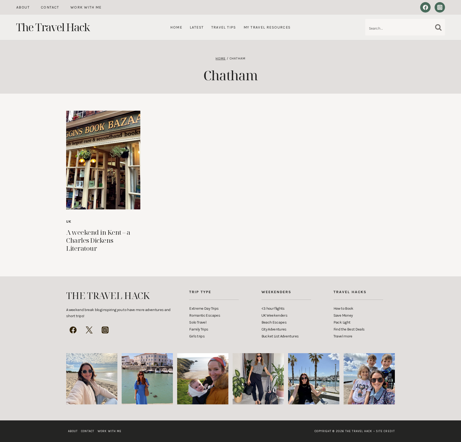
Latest (197, 27)
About (23, 7)
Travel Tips (223, 27)
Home (176, 27)
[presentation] (103, 160)
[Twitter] (89, 330)
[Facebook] (425, 7)
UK (68, 222)
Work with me (86, 7)
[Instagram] (440, 7)
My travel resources (267, 27)
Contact (50, 7)
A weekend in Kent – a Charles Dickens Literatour (98, 240)
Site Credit (384, 431)
